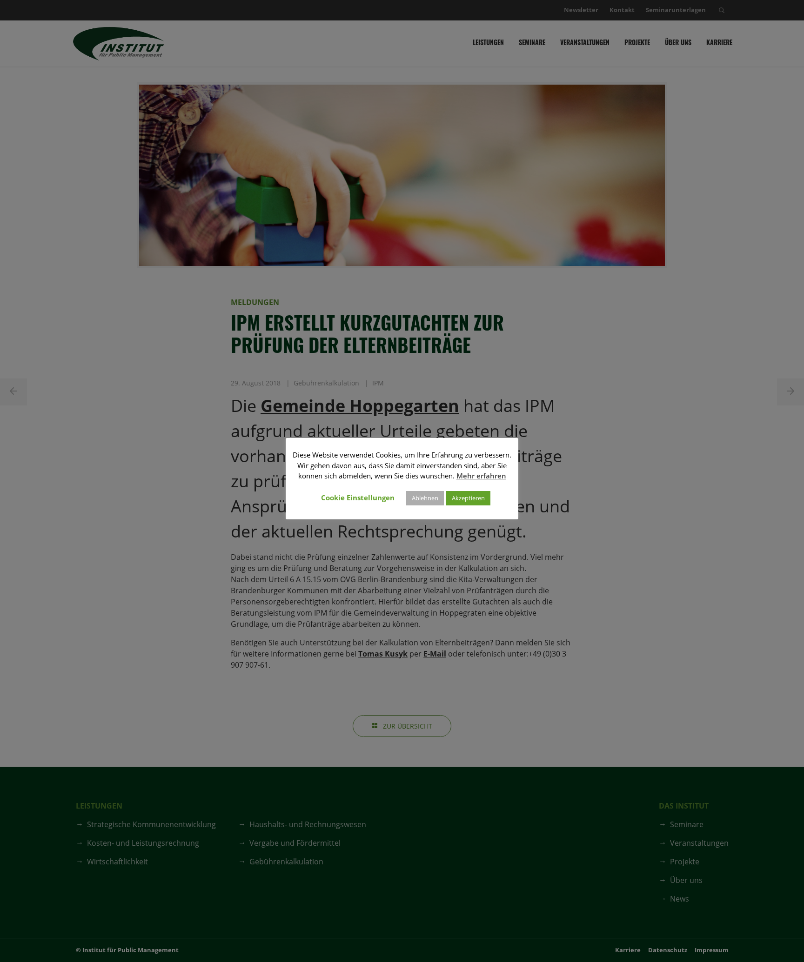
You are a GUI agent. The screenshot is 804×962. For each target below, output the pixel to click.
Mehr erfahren (481, 475)
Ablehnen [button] (425, 498)
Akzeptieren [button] (468, 498)
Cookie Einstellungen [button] (358, 497)
